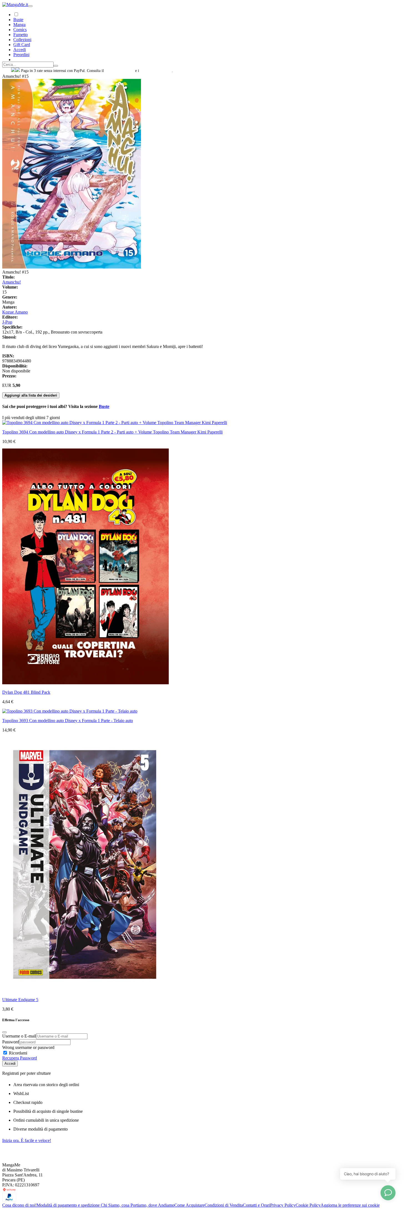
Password (10, 1041)
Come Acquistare (189, 1205)
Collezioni (22, 39)
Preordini (21, 54)
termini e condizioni (156, 71)
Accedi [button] (19, 49)
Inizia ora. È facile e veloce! (26, 1140)
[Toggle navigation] (30, 6)
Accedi (10, 1063)
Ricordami (17, 1053)
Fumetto (20, 34)
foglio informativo (119, 71)
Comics (20, 29)
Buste (18, 19)
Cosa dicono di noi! (19, 1205)
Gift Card (21, 44)
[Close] (4, 1032)
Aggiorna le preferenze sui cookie (350, 1205)
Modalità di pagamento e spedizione (69, 1205)
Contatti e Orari (256, 1205)
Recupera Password (19, 1058)
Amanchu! (11, 282)
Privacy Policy (283, 1205)
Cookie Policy (308, 1205)
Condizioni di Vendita (224, 1205)
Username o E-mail (19, 1036)
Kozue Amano (15, 312)
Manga (19, 24)
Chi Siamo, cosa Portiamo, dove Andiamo (137, 1205)
